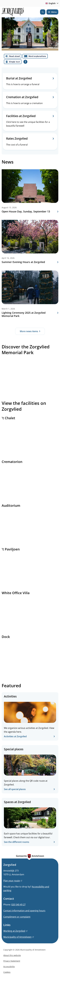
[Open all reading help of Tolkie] (25, 62)
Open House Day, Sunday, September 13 (26, 211)
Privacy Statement (11, 961)
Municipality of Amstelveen (18, 936)
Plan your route (12, 880)
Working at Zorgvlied (15, 930)
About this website (12, 955)
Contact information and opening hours (24, 910)
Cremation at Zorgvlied (22, 97)
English (52, 3)
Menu (54, 12)
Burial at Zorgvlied (19, 78)
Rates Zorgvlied (17, 138)
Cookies (6, 972)
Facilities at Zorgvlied (21, 116)
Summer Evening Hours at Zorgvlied (23, 262)
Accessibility (9, 966)
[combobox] (51, 3)
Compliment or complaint (16, 916)
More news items (29, 331)
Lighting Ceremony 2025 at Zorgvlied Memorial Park (23, 314)
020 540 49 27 (18, 904)
